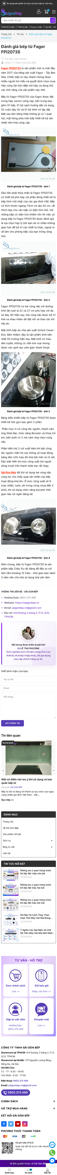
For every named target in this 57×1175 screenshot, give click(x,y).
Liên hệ (6, 853)
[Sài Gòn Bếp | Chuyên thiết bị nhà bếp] (11, 11)
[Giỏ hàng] (46, 11)
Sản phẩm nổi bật (12, 834)
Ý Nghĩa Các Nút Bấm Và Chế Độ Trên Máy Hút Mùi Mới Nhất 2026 (36, 933)
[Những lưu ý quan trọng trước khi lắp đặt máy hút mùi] (11, 904)
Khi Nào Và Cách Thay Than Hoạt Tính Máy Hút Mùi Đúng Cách (35, 918)
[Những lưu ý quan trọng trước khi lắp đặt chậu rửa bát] (11, 874)
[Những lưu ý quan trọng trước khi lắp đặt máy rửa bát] (11, 889)
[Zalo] (52, 1145)
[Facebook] (4, 1124)
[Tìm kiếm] (53, 20)
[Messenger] (52, 1161)
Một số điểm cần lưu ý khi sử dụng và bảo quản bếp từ (26, 781)
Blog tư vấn (9, 846)
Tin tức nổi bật (14, 863)
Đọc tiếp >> (7, 799)
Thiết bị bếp (22, 27)
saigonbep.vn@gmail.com (26, 607)
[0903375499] (52, 1153)
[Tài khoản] (39, 11)
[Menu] (53, 11)
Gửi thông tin (12, 723)
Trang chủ (8, 821)
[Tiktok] (25, 1124)
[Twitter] (11, 1124)
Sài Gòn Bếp (8, 472)
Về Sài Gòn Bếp (11, 828)
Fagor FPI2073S (11, 68)
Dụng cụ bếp (36, 27)
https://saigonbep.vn (27, 602)
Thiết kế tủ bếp (8, 27)
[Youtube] (18, 1124)
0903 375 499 (20, 1080)
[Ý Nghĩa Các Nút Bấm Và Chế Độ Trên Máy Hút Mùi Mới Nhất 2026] (11, 934)
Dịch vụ (7, 840)
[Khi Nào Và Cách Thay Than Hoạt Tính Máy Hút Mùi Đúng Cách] (11, 919)
